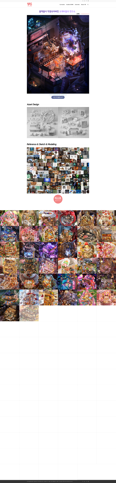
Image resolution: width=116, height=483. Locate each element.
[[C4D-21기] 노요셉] (115, 241)
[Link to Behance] (84, 1)
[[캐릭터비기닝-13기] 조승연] (1, 241)
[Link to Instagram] (83, 1)
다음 (86, 170)
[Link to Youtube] (88, 1)
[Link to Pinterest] (86, 1)
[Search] (88, 4)
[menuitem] (62, 4)
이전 (29, 170)
